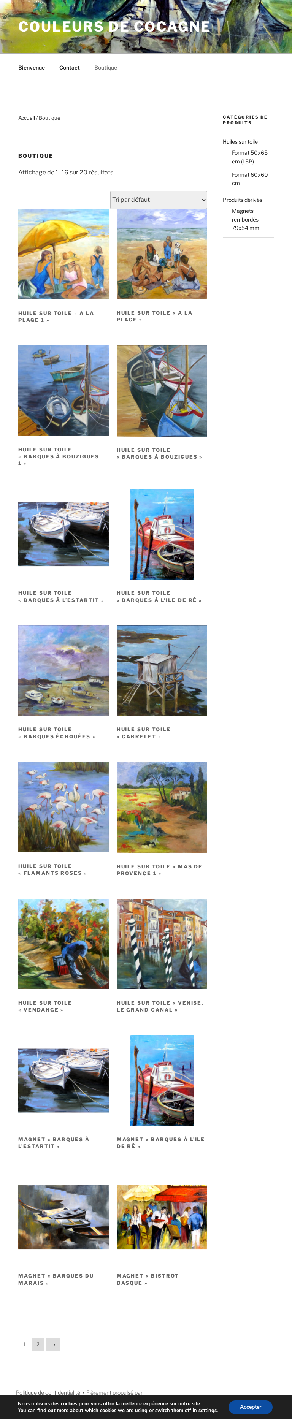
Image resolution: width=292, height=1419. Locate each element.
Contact (69, 67)
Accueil (26, 118)
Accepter (250, 1407)
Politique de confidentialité (48, 1392)
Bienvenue (31, 67)
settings (207, 1410)
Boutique (105, 67)
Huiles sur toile (240, 141)
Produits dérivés (242, 199)
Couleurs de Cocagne (114, 26)
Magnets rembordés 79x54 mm (245, 219)
